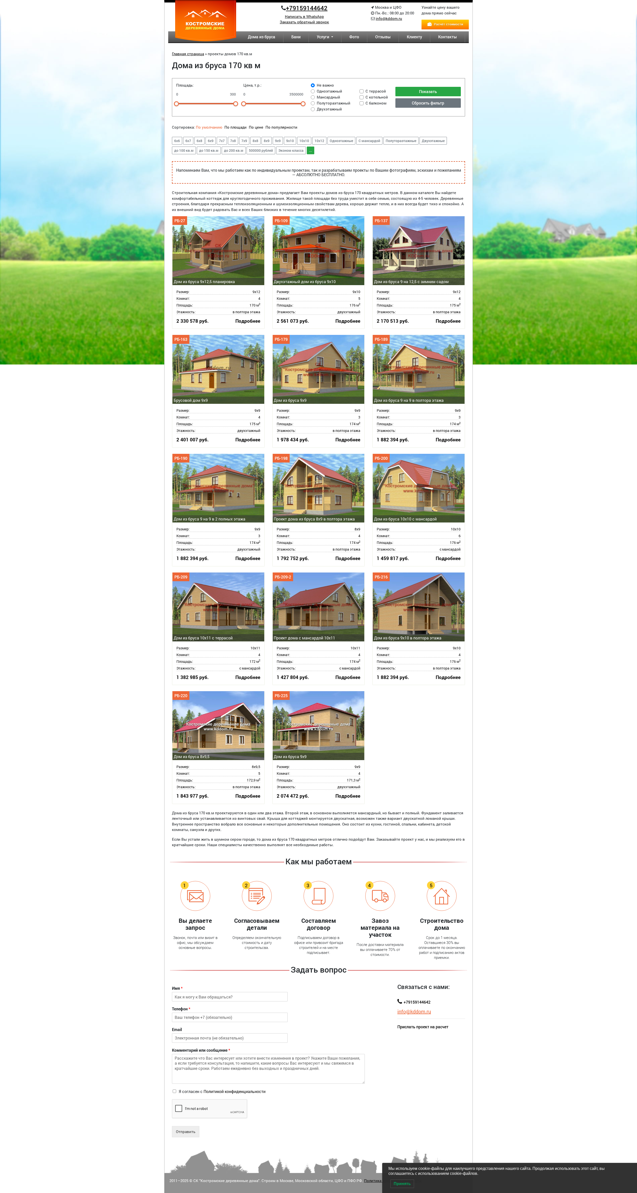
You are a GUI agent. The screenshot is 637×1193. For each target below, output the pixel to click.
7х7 (222, 140)
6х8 (199, 140)
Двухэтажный (329, 108)
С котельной (377, 97)
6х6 (177, 140)
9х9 (278, 140)
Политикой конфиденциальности (234, 1091)
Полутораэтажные (401, 140)
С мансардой (369, 140)
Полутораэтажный (333, 103)
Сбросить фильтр (428, 102)
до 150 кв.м (208, 150)
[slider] (176, 103)
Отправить (185, 1131)
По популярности (281, 127)
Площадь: (185, 85)
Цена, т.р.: (252, 85)
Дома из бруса (261, 36)
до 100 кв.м (184, 150)
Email (177, 1029)
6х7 (188, 140)
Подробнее (247, 321)
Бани (296, 36)
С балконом (376, 103)
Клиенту (414, 36)
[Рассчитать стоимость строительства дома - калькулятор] (445, 23)
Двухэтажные (433, 140)
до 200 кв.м (233, 150)
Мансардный (328, 97)
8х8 (255, 140)
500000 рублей (261, 150)
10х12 (319, 140)
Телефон (181, 1008)
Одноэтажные (341, 140)
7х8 (233, 140)
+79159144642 (306, 8)
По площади (236, 127)
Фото (354, 36)
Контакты (447, 36)
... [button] (310, 150)
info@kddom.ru (389, 18)
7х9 (244, 140)
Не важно (325, 85)
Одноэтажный (329, 91)
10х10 (304, 140)
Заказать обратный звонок (304, 21)
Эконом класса (291, 150)
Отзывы (383, 36)
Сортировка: (183, 127)
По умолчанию (209, 127)
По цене (256, 127)
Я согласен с (222, 1091)
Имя (177, 988)
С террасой (376, 91)
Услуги (323, 36)
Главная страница (188, 53)
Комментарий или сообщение (201, 1050)
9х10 (290, 140)
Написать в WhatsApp (304, 16)
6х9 (210, 140)
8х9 (266, 140)
